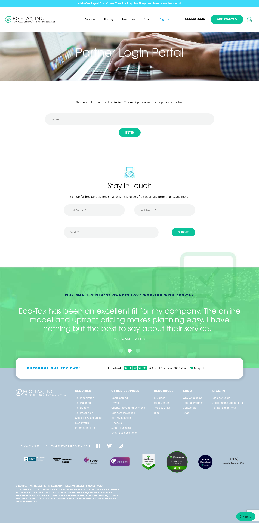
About (147, 19)
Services (90, 19)
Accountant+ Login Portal (227, 403)
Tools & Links (162, 408)
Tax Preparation (84, 398)
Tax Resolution (84, 413)
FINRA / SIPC (37, 492)
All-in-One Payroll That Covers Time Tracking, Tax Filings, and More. (128, 3)
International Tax (85, 428)
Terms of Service (74, 485)
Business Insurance (123, 413)
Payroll (115, 403)
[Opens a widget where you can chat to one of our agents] (245, 516)
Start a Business (121, 428)
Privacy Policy (94, 485)
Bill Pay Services (121, 418)
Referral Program (193, 403)
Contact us (189, 408)
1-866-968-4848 (193, 19)
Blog (157, 413)
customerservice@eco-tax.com (68, 446)
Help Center (161, 403)
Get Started (227, 19)
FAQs (186, 413)
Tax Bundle (82, 408)
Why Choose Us (192, 398)
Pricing (108, 19)
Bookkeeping (119, 398)
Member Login (221, 398)
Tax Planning (83, 403)
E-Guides (159, 398)
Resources (128, 19)
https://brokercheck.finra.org (72, 498)
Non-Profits (82, 423)
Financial (116, 423)
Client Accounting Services (128, 408)
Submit (183, 232)
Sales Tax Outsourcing (88, 418)
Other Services (125, 391)
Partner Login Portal (224, 408)
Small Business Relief (124, 433)
